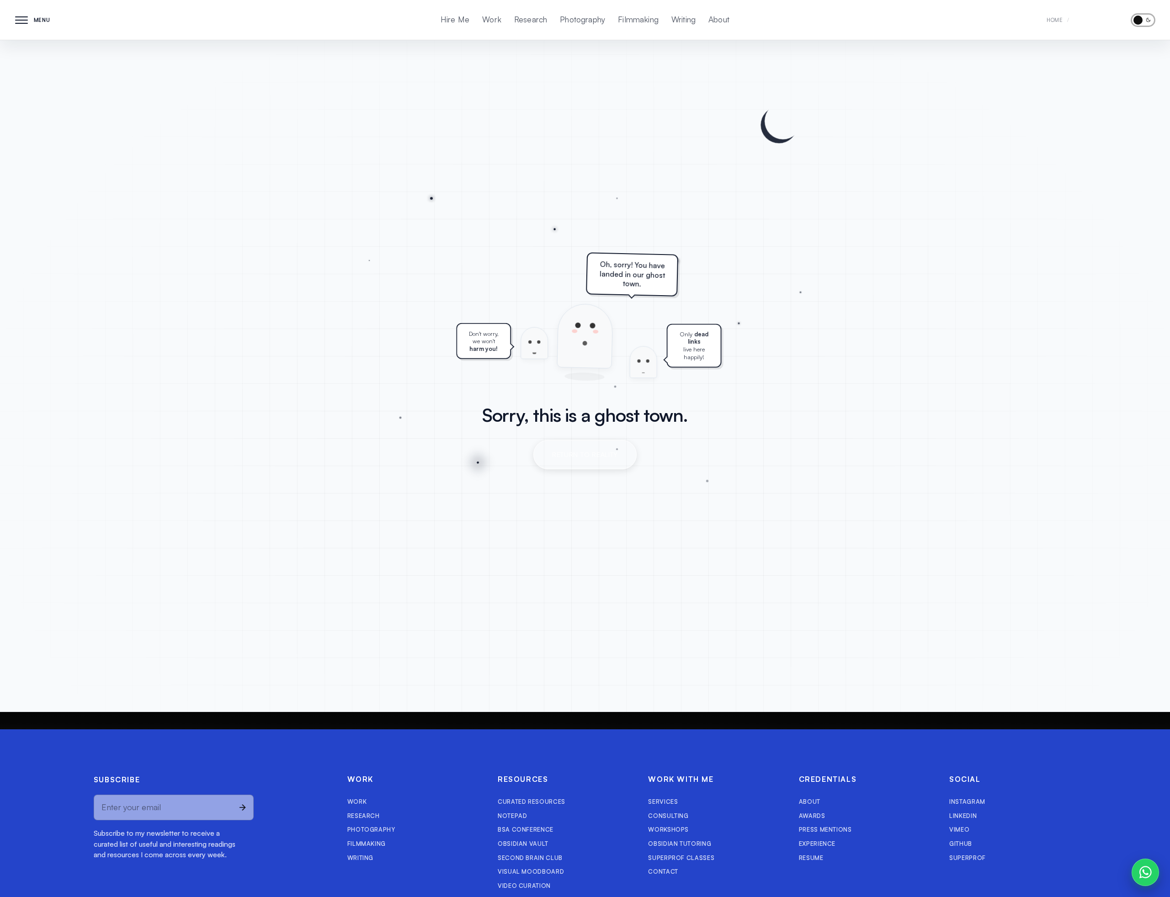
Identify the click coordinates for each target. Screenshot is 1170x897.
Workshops (668, 829)
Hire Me (455, 19)
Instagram (967, 801)
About (718, 19)
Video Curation (524, 885)
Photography (582, 19)
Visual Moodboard (531, 871)
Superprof (967, 857)
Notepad (512, 815)
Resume (811, 857)
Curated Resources (531, 801)
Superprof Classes (681, 857)
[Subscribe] (241, 807)
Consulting (668, 815)
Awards (812, 815)
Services (663, 801)
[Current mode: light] (1143, 20)
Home (1055, 19)
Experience (817, 843)
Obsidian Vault (523, 843)
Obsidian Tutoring (679, 843)
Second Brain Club (530, 857)
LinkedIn (963, 815)
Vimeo (959, 829)
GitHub (960, 843)
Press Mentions (825, 829)
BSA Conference (525, 829)
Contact (663, 871)
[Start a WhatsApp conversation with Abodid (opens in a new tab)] (1145, 872)
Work (491, 19)
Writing (683, 19)
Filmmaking (638, 19)
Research (530, 19)
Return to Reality (585, 454)
